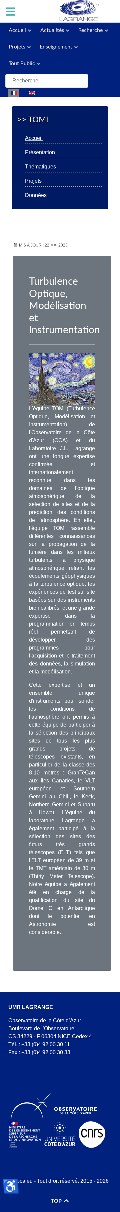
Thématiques (40, 166)
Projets (33, 181)
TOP (57, 1201)
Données (36, 195)
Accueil (34, 138)
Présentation (40, 152)
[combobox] (46, 81)
